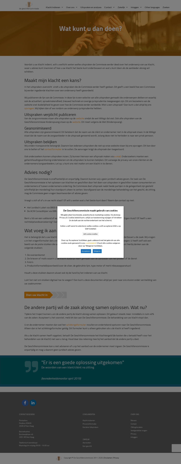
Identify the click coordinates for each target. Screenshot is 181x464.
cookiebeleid (90, 243)
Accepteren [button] (86, 251)
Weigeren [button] (97, 251)
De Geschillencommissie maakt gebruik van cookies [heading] (90, 210)
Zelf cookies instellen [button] (90, 234)
